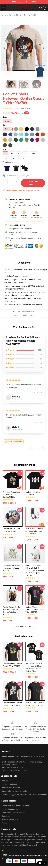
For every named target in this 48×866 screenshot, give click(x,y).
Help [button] (43, 863)
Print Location (8, 162)
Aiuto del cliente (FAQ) (10, 819)
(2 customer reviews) (22, 108)
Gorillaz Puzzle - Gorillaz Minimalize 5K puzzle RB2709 (12, 568)
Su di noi (5, 781)
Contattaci (6, 816)
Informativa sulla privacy (11, 788)
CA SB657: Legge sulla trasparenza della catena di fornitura (24, 795)
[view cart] (44, 7)
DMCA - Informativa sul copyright (14, 791)
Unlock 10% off (5, 855)
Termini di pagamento (10, 809)
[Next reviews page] (43, 448)
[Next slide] (43, 48)
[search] (40, 7)
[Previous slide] (4, 48)
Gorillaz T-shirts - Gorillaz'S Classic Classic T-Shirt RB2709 (34, 609)
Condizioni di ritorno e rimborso (13, 813)
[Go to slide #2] (24, 84)
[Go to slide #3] (37, 84)
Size (4, 149)
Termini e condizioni (9, 784)
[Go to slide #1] (11, 84)
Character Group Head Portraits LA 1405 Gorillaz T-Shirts (11, 494)
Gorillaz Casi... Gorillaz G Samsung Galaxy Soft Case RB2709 (34, 531)
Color (5, 125)
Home (3, 15)
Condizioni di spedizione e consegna (15, 806)
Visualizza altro (24, 627)
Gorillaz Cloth (15, 15)
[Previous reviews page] (31, 448)
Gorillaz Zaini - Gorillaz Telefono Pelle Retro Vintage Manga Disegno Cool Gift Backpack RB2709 (34, 570)
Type (5, 117)
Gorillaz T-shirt (30, 15)
